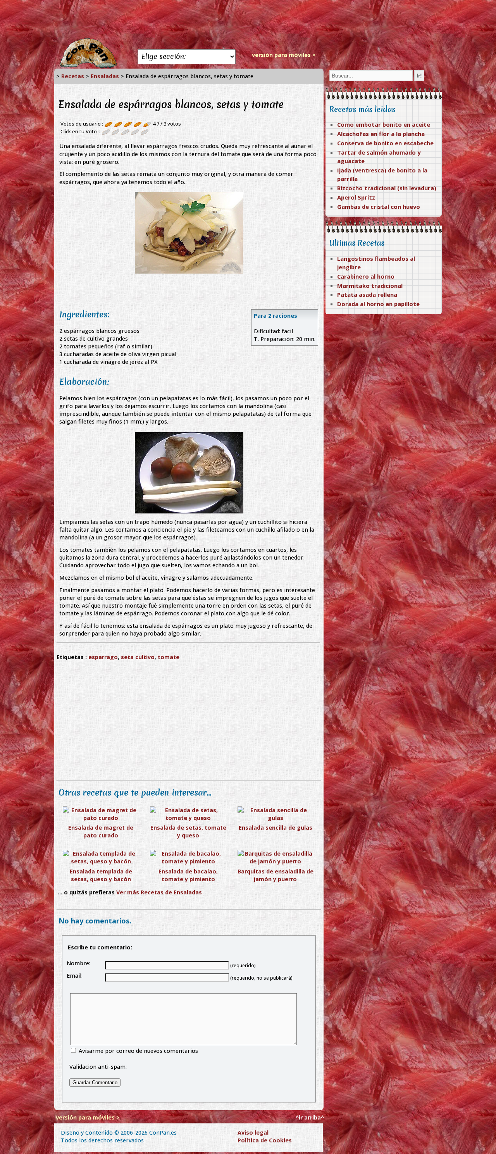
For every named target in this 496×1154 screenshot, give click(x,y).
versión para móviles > (284, 55)
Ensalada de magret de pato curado (100, 831)
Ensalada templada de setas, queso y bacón (101, 875)
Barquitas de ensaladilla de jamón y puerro (275, 875)
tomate (168, 657)
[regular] (115, 131)
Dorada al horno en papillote (378, 304)
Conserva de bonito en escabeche (385, 143)
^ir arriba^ (310, 1117)
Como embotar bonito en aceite (383, 124)
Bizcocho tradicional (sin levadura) (386, 188)
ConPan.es (163, 1132)
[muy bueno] (135, 131)
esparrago (103, 657)
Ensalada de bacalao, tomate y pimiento (188, 875)
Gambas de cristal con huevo (378, 206)
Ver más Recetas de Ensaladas (159, 892)
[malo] (106, 131)
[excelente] (144, 131)
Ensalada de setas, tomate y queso (188, 831)
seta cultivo (138, 657)
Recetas (72, 76)
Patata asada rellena (367, 294)
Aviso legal (253, 1132)
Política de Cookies (265, 1140)
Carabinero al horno (365, 276)
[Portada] (88, 66)
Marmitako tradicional (370, 285)
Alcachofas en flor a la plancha (381, 134)
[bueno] (125, 131)
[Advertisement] (248, 19)
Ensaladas (105, 76)
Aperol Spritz (356, 197)
